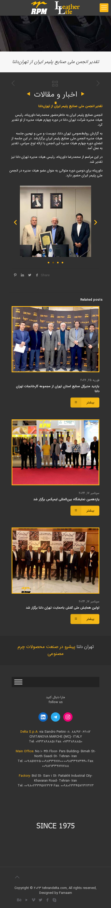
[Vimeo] (33, 900)
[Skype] (54, 900)
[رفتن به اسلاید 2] (53, 262)
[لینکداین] (43, 717)
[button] (15, 222)
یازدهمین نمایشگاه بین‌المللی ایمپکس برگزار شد (66, 499)
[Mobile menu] (104, 7)
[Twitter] (40, 900)
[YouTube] (26, 900)
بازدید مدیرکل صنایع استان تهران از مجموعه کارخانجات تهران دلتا (57, 389)
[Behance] (19, 900)
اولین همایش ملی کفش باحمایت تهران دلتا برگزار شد (62, 607)
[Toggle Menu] (18, 681)
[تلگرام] (55, 717)
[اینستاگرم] (68, 717)
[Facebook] (47, 900)
